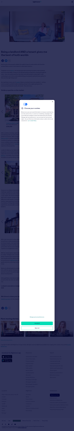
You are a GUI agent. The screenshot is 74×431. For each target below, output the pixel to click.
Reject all (37, 328)
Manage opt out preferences (37, 317)
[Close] (52, 101)
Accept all (37, 323)
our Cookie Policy (32, 120)
